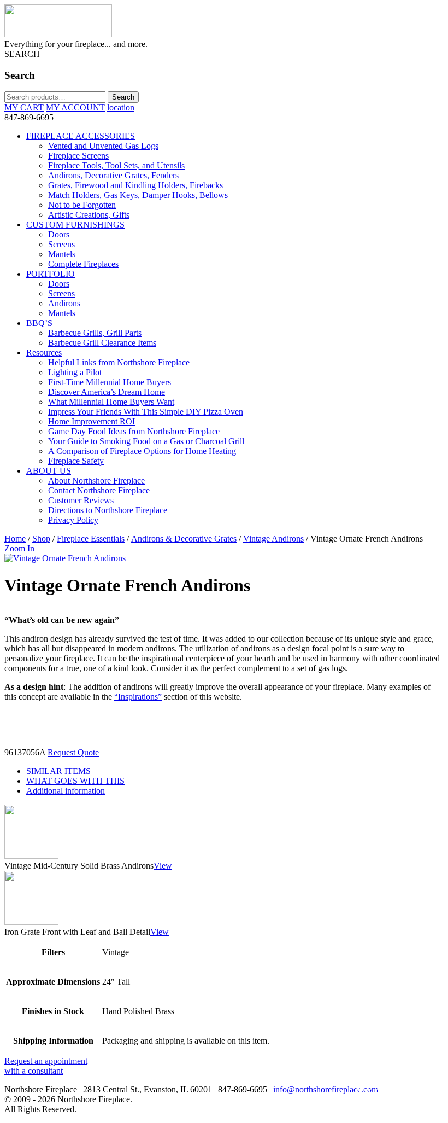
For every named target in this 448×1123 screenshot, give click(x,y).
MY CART (24, 107)
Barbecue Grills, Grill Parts (95, 333)
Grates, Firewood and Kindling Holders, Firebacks (135, 185)
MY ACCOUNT (75, 107)
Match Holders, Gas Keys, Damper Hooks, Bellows (138, 195)
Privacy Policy (73, 520)
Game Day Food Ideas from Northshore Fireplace (134, 431)
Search (123, 97)
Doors (58, 234)
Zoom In (19, 548)
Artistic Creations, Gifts (88, 214)
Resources (44, 352)
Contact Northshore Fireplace (99, 490)
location (120, 107)
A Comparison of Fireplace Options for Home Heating (142, 451)
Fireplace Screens (78, 155)
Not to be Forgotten (82, 205)
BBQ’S (39, 323)
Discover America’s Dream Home (106, 392)
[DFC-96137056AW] (65, 558)
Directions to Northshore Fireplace (107, 510)
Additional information (65, 790)
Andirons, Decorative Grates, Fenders (113, 175)
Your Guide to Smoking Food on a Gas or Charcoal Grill (146, 441)
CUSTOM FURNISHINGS (75, 224)
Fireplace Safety (76, 461)
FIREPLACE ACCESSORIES (80, 136)
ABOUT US (48, 470)
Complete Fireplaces (83, 264)
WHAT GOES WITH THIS (75, 780)
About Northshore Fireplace (96, 480)
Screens (61, 244)
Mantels (61, 254)
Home (15, 538)
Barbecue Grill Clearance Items (102, 342)
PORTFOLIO (50, 273)
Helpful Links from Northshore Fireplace (119, 362)
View (163, 865)
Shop (41, 538)
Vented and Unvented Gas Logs (103, 145)
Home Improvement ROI (91, 421)
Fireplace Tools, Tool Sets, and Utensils (116, 165)
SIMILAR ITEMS (58, 771)
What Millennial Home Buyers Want (111, 401)
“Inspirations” (138, 696)
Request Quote (73, 752)
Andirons (64, 303)
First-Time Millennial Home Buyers (109, 382)
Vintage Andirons (273, 538)
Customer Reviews (81, 500)
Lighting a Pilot (75, 372)
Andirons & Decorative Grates (184, 538)
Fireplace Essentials (91, 538)
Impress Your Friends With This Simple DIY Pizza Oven (145, 411)
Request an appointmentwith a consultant (45, 1065)
